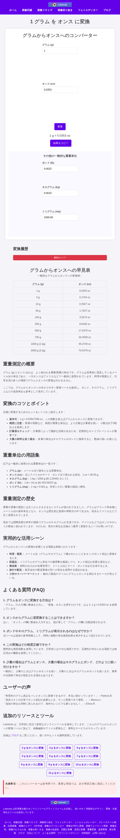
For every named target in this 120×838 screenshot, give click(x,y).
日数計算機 (66, 829)
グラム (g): (48, 44)
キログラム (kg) (51, 187)
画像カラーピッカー (54, 826)
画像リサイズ (44, 10)
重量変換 (91, 829)
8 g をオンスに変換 (32, 764)
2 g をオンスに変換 (33, 747)
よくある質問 (48, 833)
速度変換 (102, 829)
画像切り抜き (65, 10)
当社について (33, 833)
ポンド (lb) (48, 162)
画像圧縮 (27, 10)
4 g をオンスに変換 (87, 747)
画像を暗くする (36, 829)
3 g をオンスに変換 (60, 747)
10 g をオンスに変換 (87, 764)
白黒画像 (12, 826)
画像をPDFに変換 (75, 826)
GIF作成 (38, 826)
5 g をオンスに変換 (33, 756)
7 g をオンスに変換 (87, 756)
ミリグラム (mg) (51, 211)
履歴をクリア (60, 257)
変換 (60, 126)
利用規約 (86, 833)
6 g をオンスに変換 (60, 756)
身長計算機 (79, 829)
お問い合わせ (99, 833)
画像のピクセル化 (17, 829)
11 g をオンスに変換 (60, 773)
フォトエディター (88, 10)
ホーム (13, 10)
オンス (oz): (48, 83)
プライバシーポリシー (68, 833)
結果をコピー (60, 143)
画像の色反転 (52, 829)
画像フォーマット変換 (97, 826)
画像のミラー (25, 826)
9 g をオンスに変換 (59, 764)
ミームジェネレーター (86, 822)
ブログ (107, 10)
